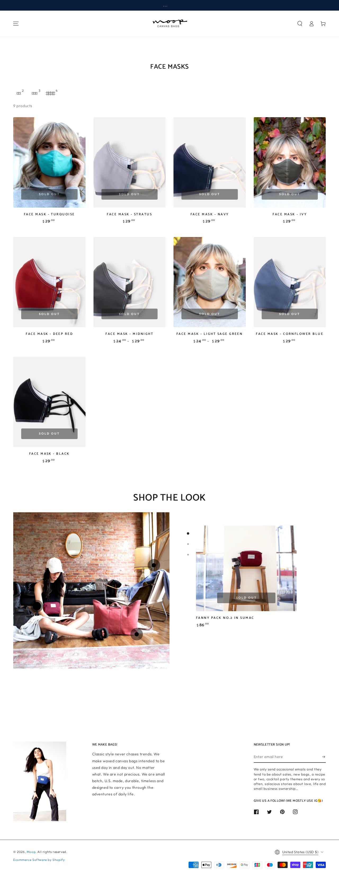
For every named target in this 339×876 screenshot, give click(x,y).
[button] (300, 23)
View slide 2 (188, 544)
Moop (31, 852)
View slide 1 (188, 533)
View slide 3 (188, 554)
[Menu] (16, 23)
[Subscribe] (324, 757)
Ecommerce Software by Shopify (39, 860)
